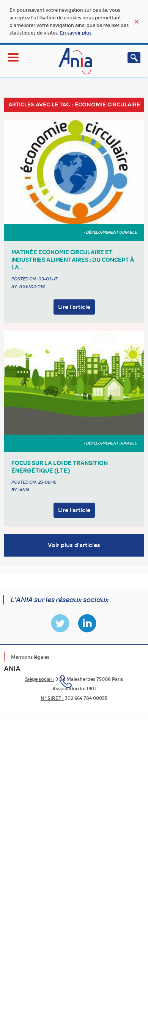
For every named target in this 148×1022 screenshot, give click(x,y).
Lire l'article (74, 307)
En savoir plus (75, 33)
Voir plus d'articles (74, 545)
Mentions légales (30, 657)
